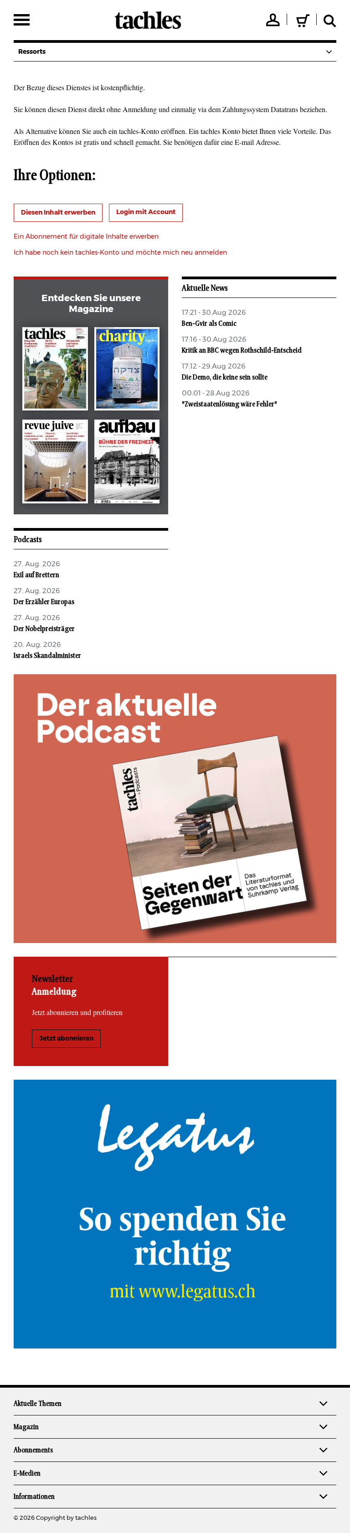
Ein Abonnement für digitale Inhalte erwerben (86, 237)
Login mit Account (145, 212)
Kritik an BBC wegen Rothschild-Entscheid (242, 350)
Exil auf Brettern (36, 575)
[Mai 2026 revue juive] (55, 463)
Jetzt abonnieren (66, 1039)
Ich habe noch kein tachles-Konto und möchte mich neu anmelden (120, 253)
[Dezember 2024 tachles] (55, 371)
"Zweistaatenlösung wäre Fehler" (229, 404)
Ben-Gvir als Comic (209, 323)
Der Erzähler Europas (44, 601)
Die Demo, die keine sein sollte (225, 377)
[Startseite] (148, 20)
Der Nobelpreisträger (44, 628)
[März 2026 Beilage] (127, 371)
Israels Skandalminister (47, 655)
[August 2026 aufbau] (127, 463)
